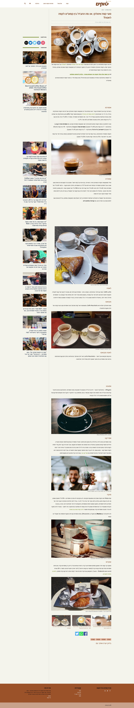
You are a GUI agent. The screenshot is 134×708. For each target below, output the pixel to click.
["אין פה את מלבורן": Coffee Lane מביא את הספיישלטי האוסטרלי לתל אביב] (35, 169)
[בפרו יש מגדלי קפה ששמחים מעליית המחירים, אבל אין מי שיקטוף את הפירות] (35, 256)
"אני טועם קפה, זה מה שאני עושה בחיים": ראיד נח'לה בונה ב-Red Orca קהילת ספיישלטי (36, 223)
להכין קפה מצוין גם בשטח (76, 509)
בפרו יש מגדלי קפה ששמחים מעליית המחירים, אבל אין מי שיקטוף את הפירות (35, 267)
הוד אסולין (108, 22)
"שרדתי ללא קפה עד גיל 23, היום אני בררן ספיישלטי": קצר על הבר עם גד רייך (35, 202)
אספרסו (103, 639)
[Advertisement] (81, 94)
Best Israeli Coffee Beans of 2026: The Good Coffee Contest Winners (36, 88)
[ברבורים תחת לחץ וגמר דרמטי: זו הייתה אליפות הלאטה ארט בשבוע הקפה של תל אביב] (35, 278)
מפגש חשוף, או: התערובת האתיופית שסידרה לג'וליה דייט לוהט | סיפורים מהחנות (35, 109)
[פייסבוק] (110, 691)
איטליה (108, 639)
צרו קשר (49, 697)
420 (80, 696)
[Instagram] (105, 691)
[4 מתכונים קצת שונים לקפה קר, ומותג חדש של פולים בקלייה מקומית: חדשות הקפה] (35, 148)
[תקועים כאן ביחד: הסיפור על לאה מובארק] (35, 57)
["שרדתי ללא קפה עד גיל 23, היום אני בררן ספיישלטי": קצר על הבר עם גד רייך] (35, 191)
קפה (80, 690)
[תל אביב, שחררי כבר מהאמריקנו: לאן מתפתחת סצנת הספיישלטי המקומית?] (35, 235)
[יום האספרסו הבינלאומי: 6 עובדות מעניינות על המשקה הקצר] (101, 620)
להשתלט (64, 64)
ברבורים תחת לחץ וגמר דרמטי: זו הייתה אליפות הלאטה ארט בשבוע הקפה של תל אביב (36, 289)
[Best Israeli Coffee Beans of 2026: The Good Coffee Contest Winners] (35, 77)
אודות (49, 696)
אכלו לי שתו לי (77, 694)
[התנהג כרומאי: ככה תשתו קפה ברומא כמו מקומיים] (61, 620)
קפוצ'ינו (93, 639)
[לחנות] (30, 3)
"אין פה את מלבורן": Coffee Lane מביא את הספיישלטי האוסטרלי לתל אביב (35, 180)
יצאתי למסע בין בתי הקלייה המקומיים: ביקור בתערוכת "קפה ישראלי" (36, 332)
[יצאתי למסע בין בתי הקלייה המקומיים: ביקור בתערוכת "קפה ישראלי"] (35, 322)
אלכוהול (79, 692)
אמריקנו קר (84, 453)
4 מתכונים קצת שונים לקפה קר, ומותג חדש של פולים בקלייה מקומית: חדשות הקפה (35, 158)
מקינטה (98, 639)
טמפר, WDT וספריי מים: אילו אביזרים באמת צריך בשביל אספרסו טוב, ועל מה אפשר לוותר (35, 310)
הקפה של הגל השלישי (77, 64)
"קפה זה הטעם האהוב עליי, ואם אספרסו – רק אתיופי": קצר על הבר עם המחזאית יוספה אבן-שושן (36, 354)
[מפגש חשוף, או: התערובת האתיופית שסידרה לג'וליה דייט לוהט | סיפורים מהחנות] (35, 99)
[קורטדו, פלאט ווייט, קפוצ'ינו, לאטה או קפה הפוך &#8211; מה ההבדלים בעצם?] (81, 620)
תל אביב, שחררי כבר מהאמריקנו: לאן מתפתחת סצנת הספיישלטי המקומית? (36, 245)
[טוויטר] (107, 691)
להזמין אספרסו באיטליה (88, 114)
